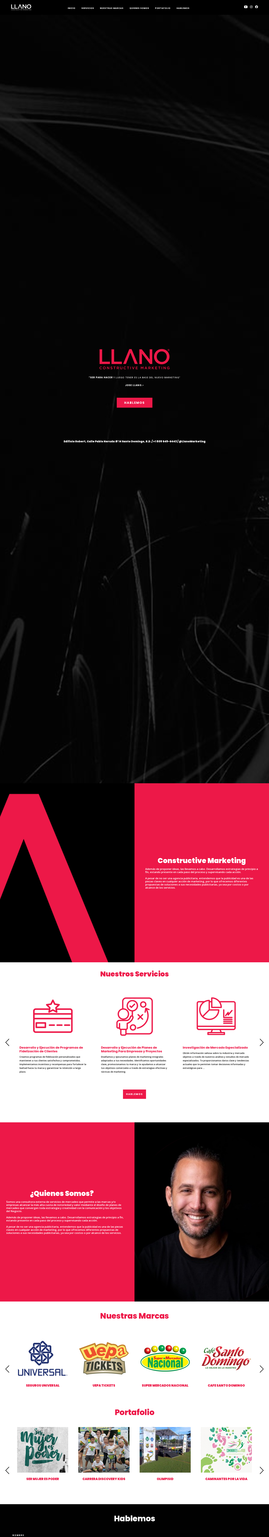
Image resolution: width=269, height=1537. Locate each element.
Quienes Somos (139, 8)
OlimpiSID (165, 1479)
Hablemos (183, 8)
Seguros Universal (42, 1385)
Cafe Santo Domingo (226, 1385)
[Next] (261, 1042)
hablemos (134, 403)
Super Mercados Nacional (165, 1385)
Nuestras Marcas (111, 8)
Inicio (71, 8)
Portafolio (162, 8)
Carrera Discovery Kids (104, 1479)
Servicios (87, 8)
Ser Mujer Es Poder (42, 1479)
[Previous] (7, 1042)
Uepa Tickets (104, 1385)
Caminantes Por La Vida (226, 1479)
